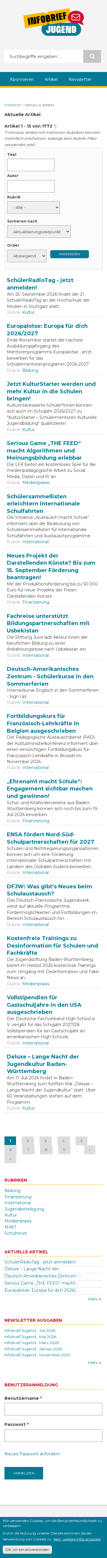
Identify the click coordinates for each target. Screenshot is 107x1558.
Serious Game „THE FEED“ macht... (41, 1283)
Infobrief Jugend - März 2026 (31, 1342)
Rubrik (14, 197)
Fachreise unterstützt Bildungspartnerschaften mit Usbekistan (48, 623)
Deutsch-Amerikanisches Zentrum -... (43, 1276)
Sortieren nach (22, 221)
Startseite (13, 105)
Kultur (28, 312)
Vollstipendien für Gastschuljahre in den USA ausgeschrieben (44, 1004)
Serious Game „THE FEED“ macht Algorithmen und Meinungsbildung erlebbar (44, 450)
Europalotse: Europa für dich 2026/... (41, 1290)
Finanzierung (35, 602)
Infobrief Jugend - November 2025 (37, 1354)
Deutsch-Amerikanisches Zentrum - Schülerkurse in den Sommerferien (50, 676)
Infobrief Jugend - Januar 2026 (33, 1348)
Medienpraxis (35, 482)
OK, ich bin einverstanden (27, 1549)
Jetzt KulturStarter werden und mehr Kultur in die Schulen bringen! (51, 391)
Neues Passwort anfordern (32, 1454)
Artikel (51, 79)
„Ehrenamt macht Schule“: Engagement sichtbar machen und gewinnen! (50, 788)
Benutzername (23, 1398)
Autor (12, 175)
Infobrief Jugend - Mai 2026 (30, 1336)
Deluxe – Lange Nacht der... (33, 1269)
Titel (11, 154)
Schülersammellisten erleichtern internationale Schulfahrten (43, 503)
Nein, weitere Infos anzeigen (77, 1539)
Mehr (93, 1298)
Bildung (30, 370)
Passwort (16, 1424)
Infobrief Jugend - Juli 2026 (29, 1330)
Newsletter (80, 79)
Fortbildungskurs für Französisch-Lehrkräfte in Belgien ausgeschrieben (43, 723)
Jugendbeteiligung (24, 1209)
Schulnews (15, 1233)
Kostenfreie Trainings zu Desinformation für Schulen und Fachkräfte (52, 945)
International (35, 541)
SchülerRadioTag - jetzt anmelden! (40, 1262)
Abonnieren (22, 79)
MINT (10, 1227)
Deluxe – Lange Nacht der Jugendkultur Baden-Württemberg (43, 1064)
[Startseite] (53, 22)
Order (13, 245)
